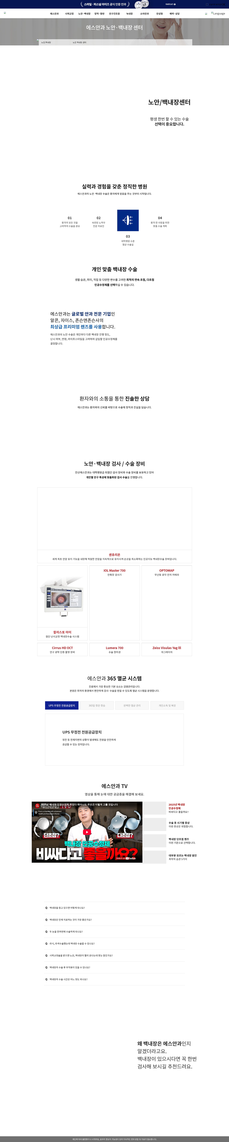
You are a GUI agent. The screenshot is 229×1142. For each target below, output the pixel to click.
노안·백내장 (84, 13)
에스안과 (54, 13)
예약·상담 (175, 13)
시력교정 (69, 13)
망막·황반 (99, 13)
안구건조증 (114, 13)
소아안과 (144, 13)
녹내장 (129, 13)
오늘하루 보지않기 (216, 4)
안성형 (159, 13)
